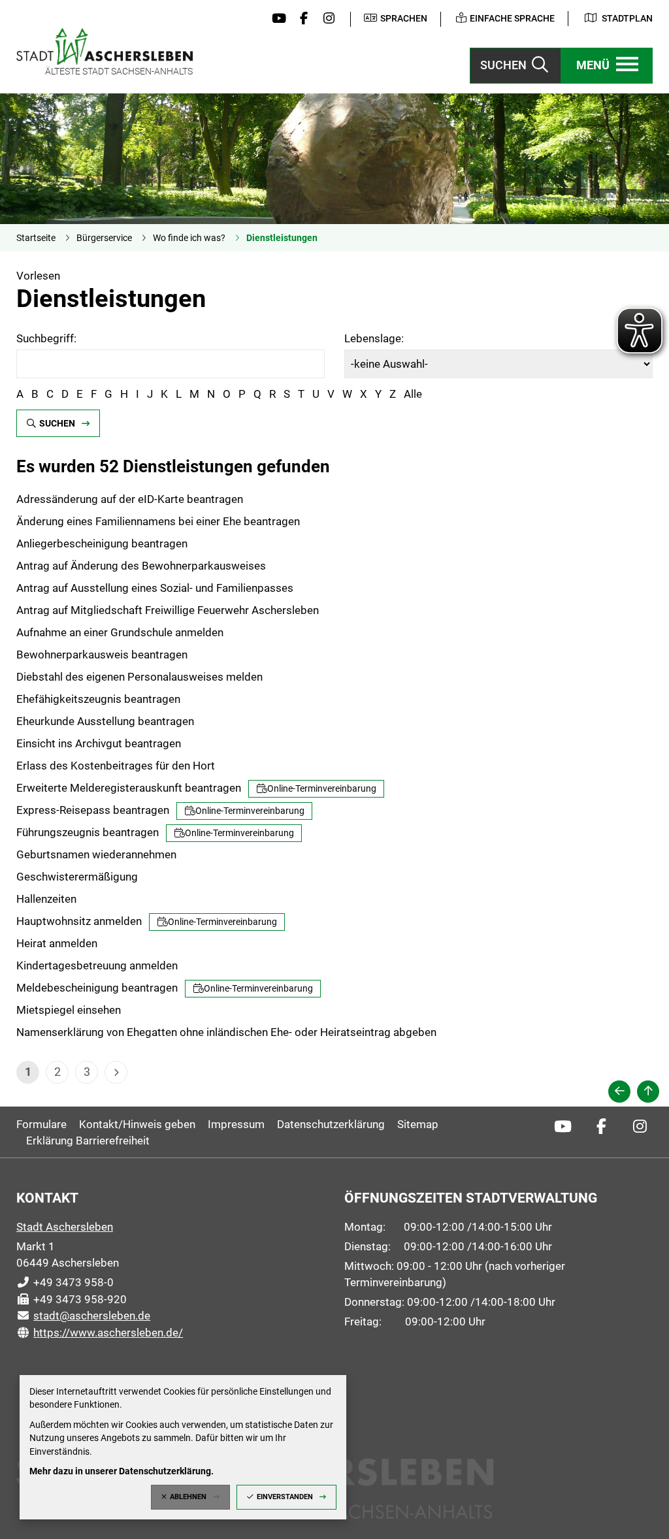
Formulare (41, 1124)
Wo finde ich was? (189, 238)
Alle (413, 393)
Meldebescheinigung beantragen (164, 987)
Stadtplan (627, 18)
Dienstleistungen (282, 238)
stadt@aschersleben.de (83, 1315)
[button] (607, 66)
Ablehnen (188, 1497)
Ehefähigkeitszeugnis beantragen (98, 698)
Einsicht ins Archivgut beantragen (98, 743)
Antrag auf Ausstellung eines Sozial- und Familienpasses (154, 587)
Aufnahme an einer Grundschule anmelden (119, 632)
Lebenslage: (374, 338)
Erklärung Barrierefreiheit (88, 1140)
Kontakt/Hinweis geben (137, 1124)
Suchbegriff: (46, 338)
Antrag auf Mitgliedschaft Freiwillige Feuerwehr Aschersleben (167, 610)
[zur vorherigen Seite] (619, 1091)
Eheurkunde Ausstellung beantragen (105, 721)
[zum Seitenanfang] (648, 1091)
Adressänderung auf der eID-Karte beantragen (129, 499)
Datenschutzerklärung (331, 1124)
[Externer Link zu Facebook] (300, 18)
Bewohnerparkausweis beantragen (102, 654)
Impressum (236, 1124)
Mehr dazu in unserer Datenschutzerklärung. (121, 1471)
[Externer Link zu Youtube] (276, 18)
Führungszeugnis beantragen (155, 832)
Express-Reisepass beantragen (160, 810)
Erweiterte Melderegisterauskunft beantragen (196, 787)
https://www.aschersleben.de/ (99, 1332)
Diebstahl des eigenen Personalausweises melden (139, 676)
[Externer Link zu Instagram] (326, 18)
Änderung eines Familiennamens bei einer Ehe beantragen (158, 521)
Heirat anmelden (56, 943)
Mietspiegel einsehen (68, 1009)
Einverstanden (285, 1497)
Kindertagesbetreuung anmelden (97, 965)
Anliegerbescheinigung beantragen (102, 543)
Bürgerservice (104, 238)
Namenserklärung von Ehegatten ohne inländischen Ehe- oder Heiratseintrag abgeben (226, 1032)
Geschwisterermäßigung (77, 876)
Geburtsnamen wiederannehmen (96, 854)
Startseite (36, 238)
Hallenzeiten (46, 898)
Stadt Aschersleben (64, 1226)
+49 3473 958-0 (65, 1282)
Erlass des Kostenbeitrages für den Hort (115, 765)
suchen (57, 423)
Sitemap (417, 1124)
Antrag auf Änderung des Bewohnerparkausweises (141, 565)
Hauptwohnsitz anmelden (146, 921)
